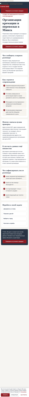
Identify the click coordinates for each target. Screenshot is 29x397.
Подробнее (23, 392)
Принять (5, 394)
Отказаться (14, 394)
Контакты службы (9, 223)
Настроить (24, 394)
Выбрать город (8, 218)
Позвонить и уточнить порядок (14, 11)
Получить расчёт (9, 213)
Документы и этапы (10, 209)
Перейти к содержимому (7, 0)
